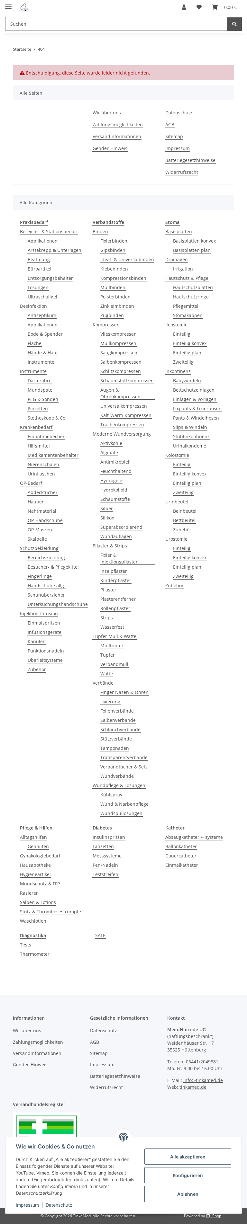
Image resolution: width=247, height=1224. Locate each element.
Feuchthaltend (116, 471)
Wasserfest (112, 627)
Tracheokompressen (122, 424)
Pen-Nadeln (105, 865)
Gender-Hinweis (110, 148)
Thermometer (35, 954)
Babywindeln (187, 380)
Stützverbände (116, 739)
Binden (100, 231)
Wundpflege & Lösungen (119, 785)
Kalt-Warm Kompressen (125, 415)
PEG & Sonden (43, 399)
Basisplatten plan (192, 250)
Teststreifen (105, 874)
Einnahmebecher (46, 436)
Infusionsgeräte (44, 632)
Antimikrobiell (115, 462)
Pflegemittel (185, 306)
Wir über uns (107, 113)
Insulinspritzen (109, 837)
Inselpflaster (113, 571)
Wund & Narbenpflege (124, 804)
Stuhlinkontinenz (191, 436)
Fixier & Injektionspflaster (119, 558)
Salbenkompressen (121, 362)
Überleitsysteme (45, 660)
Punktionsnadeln (46, 651)
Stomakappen (188, 315)
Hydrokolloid (113, 490)
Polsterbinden (115, 297)
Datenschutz (59, 1205)
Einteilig (181, 334)
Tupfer (107, 655)
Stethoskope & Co (46, 418)
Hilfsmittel (39, 446)
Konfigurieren (188, 1175)
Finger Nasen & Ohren (124, 692)
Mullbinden (112, 287)
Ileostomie (176, 325)
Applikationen (43, 241)
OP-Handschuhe (45, 520)
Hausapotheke (35, 865)
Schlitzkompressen (120, 371)
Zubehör (37, 669)
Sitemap (174, 136)
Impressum (27, 1205)
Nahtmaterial (42, 511)
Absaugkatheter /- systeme (194, 837)
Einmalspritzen (44, 623)
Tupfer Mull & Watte (114, 636)
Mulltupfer (112, 646)
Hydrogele (111, 480)
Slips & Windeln (190, 427)
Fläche (34, 343)
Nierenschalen (43, 464)
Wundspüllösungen (121, 813)
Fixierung (110, 701)
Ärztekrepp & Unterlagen (54, 250)
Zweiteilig (183, 362)
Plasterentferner (118, 599)
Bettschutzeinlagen (194, 390)
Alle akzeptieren (188, 1156)
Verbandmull (114, 664)
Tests (25, 945)
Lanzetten (103, 846)
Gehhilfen (38, 846)
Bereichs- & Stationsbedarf (49, 231)
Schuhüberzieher (46, 595)
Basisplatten (178, 231)
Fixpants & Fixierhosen (197, 408)
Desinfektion (33, 306)
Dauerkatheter (181, 856)
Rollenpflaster (115, 608)
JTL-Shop (213, 1216)
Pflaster (108, 590)
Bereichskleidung (46, 557)
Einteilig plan (187, 353)
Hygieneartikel (35, 874)
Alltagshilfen (33, 837)
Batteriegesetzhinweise (190, 160)
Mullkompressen (118, 343)
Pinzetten (38, 408)
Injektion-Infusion (39, 613)
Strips (106, 618)
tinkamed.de (192, 1087)
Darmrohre (39, 380)
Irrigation (183, 269)
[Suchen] (234, 24)
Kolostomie (177, 455)
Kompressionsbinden (123, 278)
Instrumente (41, 362)
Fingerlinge (40, 576)
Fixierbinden (113, 241)
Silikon (107, 518)
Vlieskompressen (118, 334)
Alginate (109, 452)
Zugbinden (112, 315)
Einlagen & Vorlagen (194, 399)
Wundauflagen (116, 536)
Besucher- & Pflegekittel (53, 567)
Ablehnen (187, 1194)
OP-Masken (40, 530)
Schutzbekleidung (39, 548)
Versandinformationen (117, 136)
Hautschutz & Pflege (186, 278)
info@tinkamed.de (203, 1080)
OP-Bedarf (31, 483)
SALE (100, 935)
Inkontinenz (178, 371)
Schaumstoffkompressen (127, 380)
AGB (169, 124)
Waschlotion (33, 921)
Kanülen (37, 641)
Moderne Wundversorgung (122, 434)
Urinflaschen (41, 474)
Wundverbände (117, 776)
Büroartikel (39, 269)
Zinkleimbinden (117, 306)
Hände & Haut (43, 353)
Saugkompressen (118, 353)
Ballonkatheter (181, 846)
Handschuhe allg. (46, 585)
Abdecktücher (43, 492)
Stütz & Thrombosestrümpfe (50, 912)
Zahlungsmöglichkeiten (118, 124)
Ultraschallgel (42, 297)
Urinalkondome (189, 446)
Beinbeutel (185, 511)
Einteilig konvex (189, 343)
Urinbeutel (176, 502)
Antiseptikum (42, 315)
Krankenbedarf (36, 427)
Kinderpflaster (115, 580)
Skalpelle (37, 539)
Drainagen (176, 259)
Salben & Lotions (38, 902)
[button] (184, 7)
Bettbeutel (184, 520)
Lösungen (38, 287)
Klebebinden (114, 269)
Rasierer (29, 893)
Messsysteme (107, 856)
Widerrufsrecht (181, 172)
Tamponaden (114, 748)
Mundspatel (41, 390)
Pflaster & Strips (110, 546)
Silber (106, 508)
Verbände (103, 683)
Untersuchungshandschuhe (58, 604)
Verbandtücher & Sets (124, 767)
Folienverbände (117, 711)
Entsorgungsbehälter (50, 278)
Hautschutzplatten (193, 287)
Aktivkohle (111, 443)
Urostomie (176, 539)
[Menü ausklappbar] (8, 4)
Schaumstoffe (115, 499)
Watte (106, 673)
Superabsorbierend (121, 527)
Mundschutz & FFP (40, 884)
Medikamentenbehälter (53, 455)
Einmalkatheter (181, 865)
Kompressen (106, 325)
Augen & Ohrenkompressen (120, 393)
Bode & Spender (45, 334)
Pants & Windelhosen (196, 418)
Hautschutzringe (191, 297)
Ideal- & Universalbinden (127, 259)
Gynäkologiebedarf (40, 856)
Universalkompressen (123, 406)
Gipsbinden (112, 250)
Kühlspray (111, 795)
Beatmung (39, 259)
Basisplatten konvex (194, 241)
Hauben (36, 502)
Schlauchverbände (120, 729)
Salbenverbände (118, 720)
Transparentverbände (124, 757)
